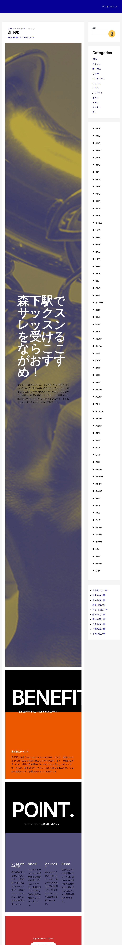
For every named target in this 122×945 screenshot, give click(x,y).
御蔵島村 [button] (99, 563)
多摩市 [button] (98, 375)
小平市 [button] (98, 353)
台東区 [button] (98, 230)
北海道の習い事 (99, 590)
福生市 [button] (98, 447)
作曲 (94, 112)
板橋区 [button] (98, 143)
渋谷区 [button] (98, 194)
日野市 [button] (98, 433)
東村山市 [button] (99, 418)
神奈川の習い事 (99, 609)
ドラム (95, 88)
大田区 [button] (98, 158)
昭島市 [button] (98, 295)
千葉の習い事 (98, 600)
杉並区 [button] (98, 208)
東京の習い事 (98, 605)
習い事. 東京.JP (109, 6)
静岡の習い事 (98, 614)
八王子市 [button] (99, 397)
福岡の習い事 (98, 633)
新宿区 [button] (98, 201)
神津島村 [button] (99, 542)
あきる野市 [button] (99, 303)
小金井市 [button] (99, 339)
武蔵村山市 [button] (99, 476)
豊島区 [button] (98, 252)
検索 (94, 28)
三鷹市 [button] (98, 462)
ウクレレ (96, 64)
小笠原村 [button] (99, 534)
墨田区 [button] (98, 216)
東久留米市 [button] (99, 411)
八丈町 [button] (98, 520)
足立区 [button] (98, 129)
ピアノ (95, 97)
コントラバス (98, 78)
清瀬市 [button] (98, 324)
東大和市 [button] (99, 426)
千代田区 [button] (99, 245)
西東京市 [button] (99, 390)
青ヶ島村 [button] (99, 527)
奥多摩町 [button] (99, 484)
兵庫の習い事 (98, 629)
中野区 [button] (98, 259)
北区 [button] (97, 172)
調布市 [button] (98, 382)
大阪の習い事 (98, 624)
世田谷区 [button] (99, 223)
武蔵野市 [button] (99, 469)
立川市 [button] (98, 368)
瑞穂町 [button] (98, 498)
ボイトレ (96, 107)
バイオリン (97, 93)
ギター (95, 73)
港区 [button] (97, 281)
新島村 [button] (98, 556)
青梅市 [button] (98, 317)
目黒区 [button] (98, 288)
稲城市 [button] (98, 310)
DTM (94, 59)
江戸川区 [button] (99, 150)
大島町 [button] (98, 513)
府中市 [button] (98, 440)
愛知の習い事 (98, 619)
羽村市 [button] (98, 404)
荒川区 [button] (98, 136)
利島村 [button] (98, 549)
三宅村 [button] (98, 571)
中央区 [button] (98, 237)
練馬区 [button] (98, 266)
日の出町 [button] (99, 491)
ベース (95, 102)
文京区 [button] (98, 274)
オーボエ (96, 69)
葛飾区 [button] (98, 165)
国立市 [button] (98, 332)
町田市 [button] (98, 455)
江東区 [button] (98, 179)
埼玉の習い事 (98, 595)
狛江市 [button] (98, 361)
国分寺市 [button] (99, 346)
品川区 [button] (98, 187)
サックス (96, 83)
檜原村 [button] (98, 505)
